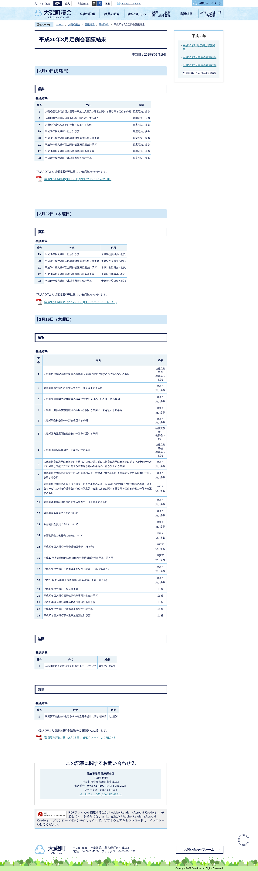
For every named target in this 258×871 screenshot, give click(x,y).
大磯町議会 (74, 24)
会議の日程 (87, 14)
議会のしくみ (137, 14)
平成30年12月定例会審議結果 (199, 47)
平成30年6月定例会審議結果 (199, 65)
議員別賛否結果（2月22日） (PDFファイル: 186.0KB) (80, 302)
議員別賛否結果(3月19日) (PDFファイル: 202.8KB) (78, 179)
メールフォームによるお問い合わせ (101, 794)
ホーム (59, 24)
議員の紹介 (112, 14)
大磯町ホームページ (210, 3)
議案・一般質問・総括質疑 (161, 14)
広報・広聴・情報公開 (211, 14)
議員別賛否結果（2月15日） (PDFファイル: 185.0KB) (80, 737)
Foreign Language (131, 3)
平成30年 (104, 24)
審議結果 (186, 14)
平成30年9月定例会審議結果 (199, 57)
